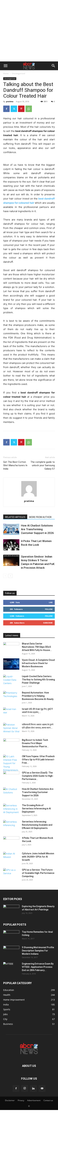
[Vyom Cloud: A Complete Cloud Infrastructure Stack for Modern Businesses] (11, 664)
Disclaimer (10, 1100)
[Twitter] (14, 109)
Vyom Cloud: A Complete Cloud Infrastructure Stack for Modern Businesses (38, 663)
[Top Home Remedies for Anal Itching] (11, 936)
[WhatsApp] (28, 109)
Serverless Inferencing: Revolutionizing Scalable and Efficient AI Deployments (37, 824)
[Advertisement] (29, 31)
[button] (5, 65)
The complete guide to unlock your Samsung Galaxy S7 (42, 465)
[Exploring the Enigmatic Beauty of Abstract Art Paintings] (11, 910)
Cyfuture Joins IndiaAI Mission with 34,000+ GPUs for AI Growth (38, 856)
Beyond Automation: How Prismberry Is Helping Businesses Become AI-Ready (37, 695)
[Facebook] (6, 109)
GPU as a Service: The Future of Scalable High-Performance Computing (38, 873)
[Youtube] (42, 1088)
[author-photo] (29, 496)
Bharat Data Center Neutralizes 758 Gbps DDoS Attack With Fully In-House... (37, 646)
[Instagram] (24, 1088)
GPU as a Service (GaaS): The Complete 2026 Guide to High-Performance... (37, 775)
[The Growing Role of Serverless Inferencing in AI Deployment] (11, 809)
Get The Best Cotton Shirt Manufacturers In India (15, 465)
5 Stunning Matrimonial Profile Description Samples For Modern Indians (38, 950)
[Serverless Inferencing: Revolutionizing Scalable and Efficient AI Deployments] (11, 825)
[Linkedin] (33, 1088)
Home (6, 73)
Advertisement (33, 1100)
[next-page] (10, 576)
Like (51, 602)
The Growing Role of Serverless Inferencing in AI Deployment (36, 808)
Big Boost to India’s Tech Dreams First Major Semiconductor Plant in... (35, 743)
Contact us (48, 1100)
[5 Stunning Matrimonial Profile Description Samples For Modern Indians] (11, 951)
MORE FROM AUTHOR (40, 517)
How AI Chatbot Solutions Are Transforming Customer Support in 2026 (37, 529)
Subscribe (48, 623)
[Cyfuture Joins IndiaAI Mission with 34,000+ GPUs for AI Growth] (11, 857)
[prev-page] (5, 576)
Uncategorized (18, 73)
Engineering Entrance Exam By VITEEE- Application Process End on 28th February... (37, 966)
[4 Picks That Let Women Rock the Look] (11, 544)
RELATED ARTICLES (15, 517)
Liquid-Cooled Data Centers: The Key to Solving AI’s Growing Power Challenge (38, 679)
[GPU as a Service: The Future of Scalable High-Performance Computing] (11, 873)
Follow (49, 609)
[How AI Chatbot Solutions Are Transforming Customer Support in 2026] (11, 529)
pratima (9, 101)
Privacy (21, 1100)
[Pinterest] (21, 109)
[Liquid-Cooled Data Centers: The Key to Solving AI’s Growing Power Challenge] (11, 680)
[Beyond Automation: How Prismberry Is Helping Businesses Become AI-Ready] (11, 696)
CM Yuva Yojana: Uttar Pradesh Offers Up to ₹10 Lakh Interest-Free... (38, 759)
